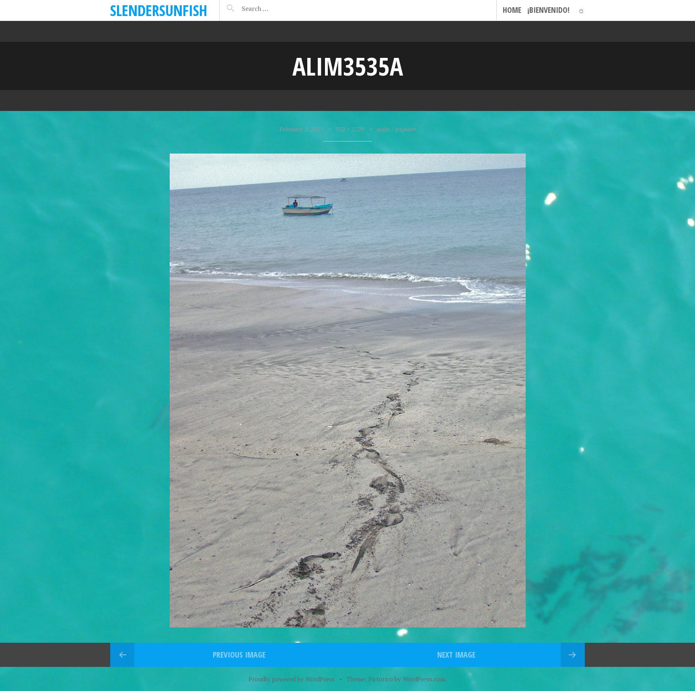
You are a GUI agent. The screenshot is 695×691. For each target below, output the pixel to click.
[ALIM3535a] (348, 624)
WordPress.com (424, 679)
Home (512, 9)
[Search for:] (275, 8)
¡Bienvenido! (548, 9)
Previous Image (239, 654)
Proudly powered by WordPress (292, 679)
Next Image (456, 654)
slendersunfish (158, 10)
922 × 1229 (349, 129)
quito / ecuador (395, 129)
